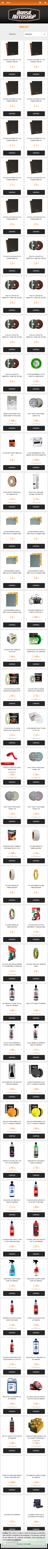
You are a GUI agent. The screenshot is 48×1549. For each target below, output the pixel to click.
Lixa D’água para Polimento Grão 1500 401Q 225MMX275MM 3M (36, 573)
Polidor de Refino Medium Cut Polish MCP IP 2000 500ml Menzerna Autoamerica (36, 1202)
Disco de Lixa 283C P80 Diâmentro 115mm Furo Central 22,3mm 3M (12, 298)
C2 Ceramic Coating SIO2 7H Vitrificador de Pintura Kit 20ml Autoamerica (36, 1517)
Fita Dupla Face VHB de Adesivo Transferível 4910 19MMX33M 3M (35, 651)
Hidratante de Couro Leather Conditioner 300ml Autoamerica (12, 1320)
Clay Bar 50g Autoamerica (12, 1515)
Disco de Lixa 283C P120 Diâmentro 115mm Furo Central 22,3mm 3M (36, 258)
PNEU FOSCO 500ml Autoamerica (36, 1003)
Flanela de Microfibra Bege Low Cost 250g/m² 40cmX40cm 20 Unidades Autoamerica (36, 1438)
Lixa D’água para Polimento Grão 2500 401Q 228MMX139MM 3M (36, 534)
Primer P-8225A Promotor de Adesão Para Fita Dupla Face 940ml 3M (12, 416)
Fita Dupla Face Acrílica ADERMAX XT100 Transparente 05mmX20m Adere (12, 966)
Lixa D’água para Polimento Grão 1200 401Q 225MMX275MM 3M (12, 612)
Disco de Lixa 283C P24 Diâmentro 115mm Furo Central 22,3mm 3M (12, 376)
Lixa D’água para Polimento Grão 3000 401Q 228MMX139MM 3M (12, 534)
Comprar (12, 74)
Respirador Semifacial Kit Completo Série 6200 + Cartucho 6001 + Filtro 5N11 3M (36, 612)
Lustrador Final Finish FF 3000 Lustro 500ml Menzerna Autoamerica (11, 1241)
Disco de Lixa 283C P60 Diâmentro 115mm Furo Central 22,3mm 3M (36, 298)
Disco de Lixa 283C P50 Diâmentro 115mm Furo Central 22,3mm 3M (12, 337)
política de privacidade (14, 1540)
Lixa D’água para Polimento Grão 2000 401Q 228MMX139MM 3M (12, 573)
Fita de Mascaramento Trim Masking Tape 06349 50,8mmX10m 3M (36, 455)
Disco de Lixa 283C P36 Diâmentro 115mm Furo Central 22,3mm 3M (36, 337)
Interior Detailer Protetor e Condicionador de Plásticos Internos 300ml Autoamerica (12, 1359)
